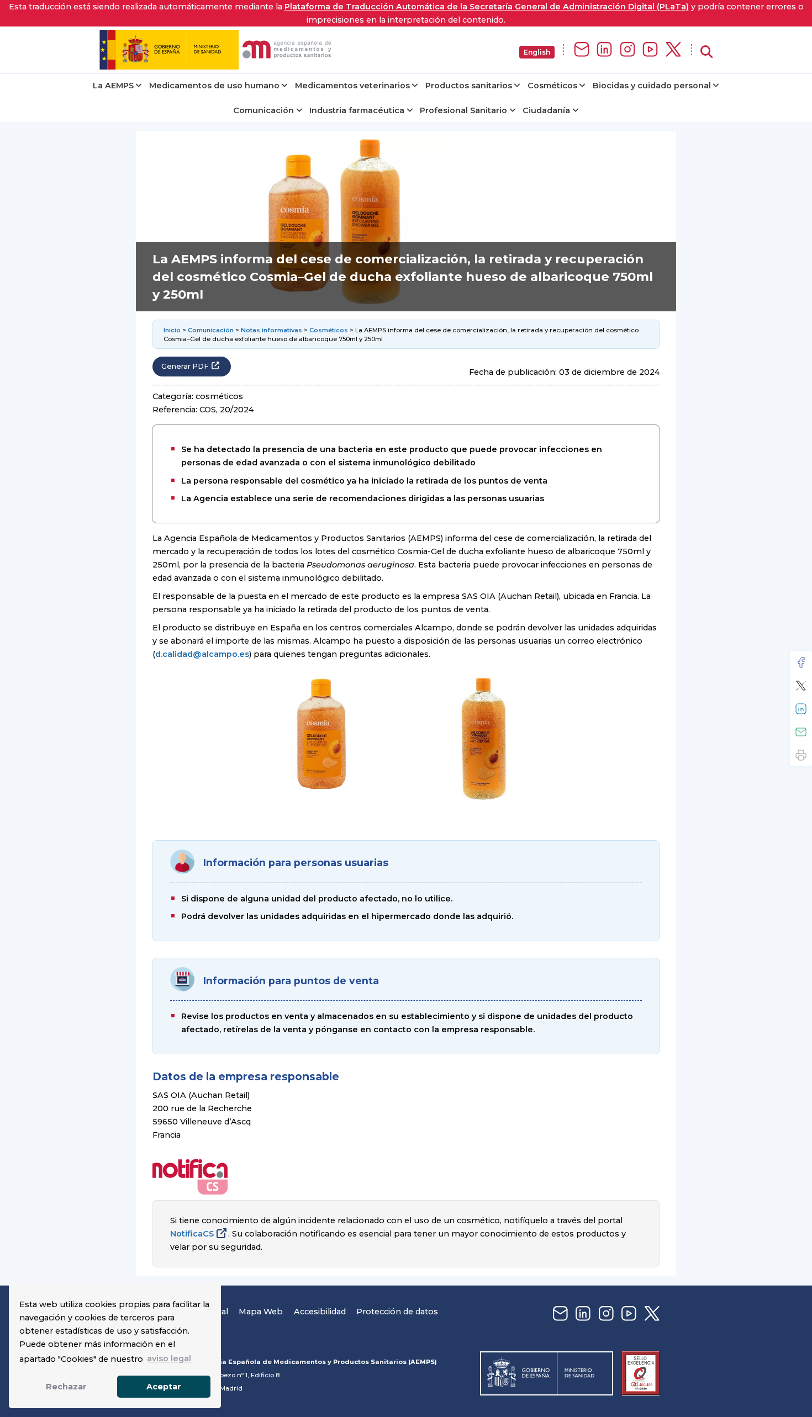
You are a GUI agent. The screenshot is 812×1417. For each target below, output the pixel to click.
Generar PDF (185, 366)
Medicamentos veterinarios (352, 86)
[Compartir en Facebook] (801, 662)
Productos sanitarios (468, 86)
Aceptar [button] (163, 1387)
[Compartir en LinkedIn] (801, 709)
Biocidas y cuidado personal (652, 86)
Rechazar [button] (66, 1387)
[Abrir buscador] (706, 52)
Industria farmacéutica (356, 110)
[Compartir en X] (801, 686)
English (537, 52)
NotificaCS (192, 1234)
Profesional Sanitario (463, 110)
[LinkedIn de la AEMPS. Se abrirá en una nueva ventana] (604, 50)
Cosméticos (552, 86)
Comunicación (263, 110)
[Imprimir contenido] (801, 755)
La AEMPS (113, 86)
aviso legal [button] (169, 1358)
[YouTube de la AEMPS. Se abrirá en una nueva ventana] (650, 50)
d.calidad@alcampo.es (202, 654)
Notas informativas (271, 330)
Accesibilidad (320, 1312)
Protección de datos (397, 1312)
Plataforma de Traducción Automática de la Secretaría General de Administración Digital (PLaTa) (486, 7)
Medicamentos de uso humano (214, 86)
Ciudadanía (546, 110)
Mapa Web (261, 1312)
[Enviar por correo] (801, 732)
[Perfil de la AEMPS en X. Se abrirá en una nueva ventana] (673, 50)
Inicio (172, 330)
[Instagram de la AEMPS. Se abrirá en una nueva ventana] (627, 50)
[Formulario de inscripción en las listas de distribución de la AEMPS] (581, 50)
